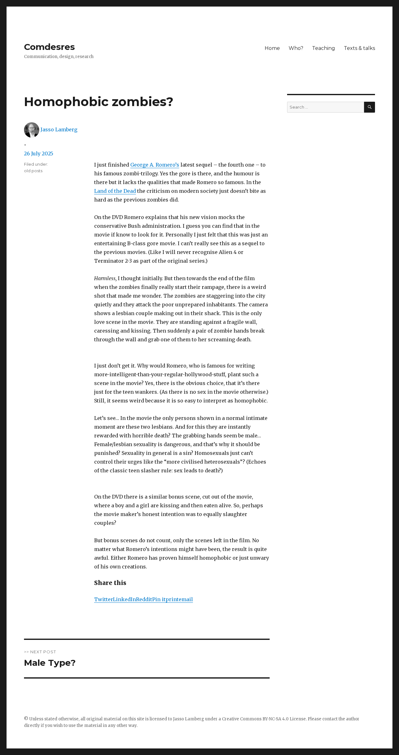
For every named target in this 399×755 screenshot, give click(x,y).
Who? (296, 48)
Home (272, 48)
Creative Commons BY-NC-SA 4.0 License (264, 719)
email (186, 599)
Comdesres (49, 46)
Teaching (323, 48)
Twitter (103, 599)
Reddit (144, 599)
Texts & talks (359, 48)
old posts (33, 170)
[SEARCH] (369, 107)
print (172, 599)
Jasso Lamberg (59, 129)
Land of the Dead (115, 191)
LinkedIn (124, 599)
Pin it (159, 599)
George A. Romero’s (154, 165)
